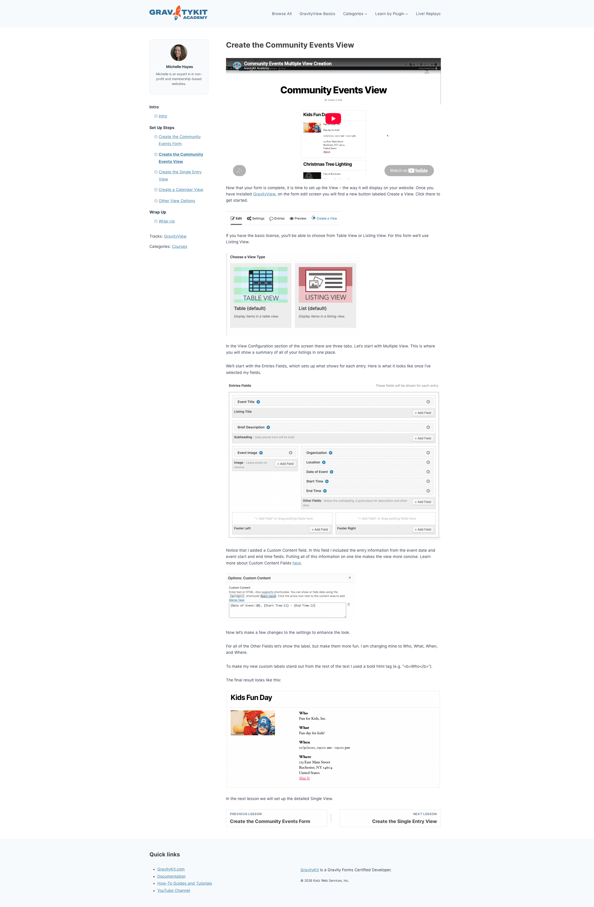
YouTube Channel (173, 890)
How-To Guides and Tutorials (184, 883)
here (297, 563)
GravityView (264, 194)
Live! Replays (428, 13)
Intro (163, 116)
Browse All (282, 13)
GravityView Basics (317, 13)
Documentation (171, 876)
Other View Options (177, 200)
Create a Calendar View (181, 189)
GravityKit (309, 870)
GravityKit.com (171, 869)
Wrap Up (167, 221)
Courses (179, 246)
